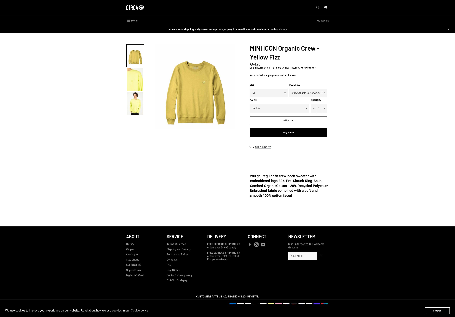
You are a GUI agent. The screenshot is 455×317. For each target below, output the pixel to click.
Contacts (172, 259)
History (130, 244)
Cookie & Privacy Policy (179, 275)
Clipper (130, 249)
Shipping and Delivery (179, 249)
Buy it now (288, 132)
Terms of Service (176, 244)
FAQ (169, 264)
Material (294, 85)
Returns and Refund (178, 254)
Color (253, 100)
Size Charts (263, 147)
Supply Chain (133, 270)
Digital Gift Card (135, 275)
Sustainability (133, 264)
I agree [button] (437, 310)
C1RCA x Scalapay (177, 280)
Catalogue (132, 254)
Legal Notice (173, 270)
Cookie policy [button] (139, 310)
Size (252, 85)
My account (323, 20)
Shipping (268, 75)
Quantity (316, 100)
